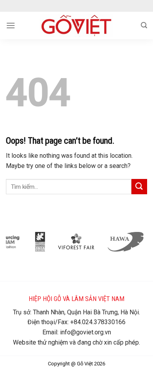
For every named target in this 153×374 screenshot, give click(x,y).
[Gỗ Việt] (76, 25)
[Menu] (10, 25)
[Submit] (139, 186)
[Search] (144, 25)
